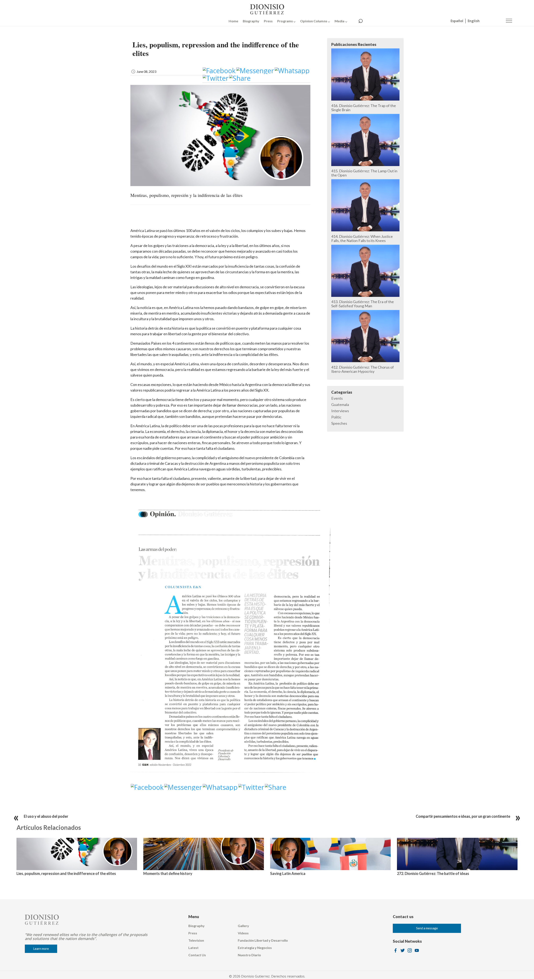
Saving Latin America (287, 873)
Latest (193, 948)
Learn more (41, 948)
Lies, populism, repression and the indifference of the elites (66, 873)
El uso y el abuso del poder (46, 816)
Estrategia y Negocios (255, 948)
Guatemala (340, 404)
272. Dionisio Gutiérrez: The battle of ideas (433, 873)
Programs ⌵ (286, 21)
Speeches (339, 423)
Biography (251, 21)
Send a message (427, 928)
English (474, 21)
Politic (336, 417)
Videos (243, 933)
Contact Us (197, 955)
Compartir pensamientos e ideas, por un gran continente (463, 816)
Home (233, 21)
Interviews (340, 410)
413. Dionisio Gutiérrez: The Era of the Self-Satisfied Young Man (362, 303)
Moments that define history (167, 873)
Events (337, 398)
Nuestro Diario (249, 955)
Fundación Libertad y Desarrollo (263, 940)
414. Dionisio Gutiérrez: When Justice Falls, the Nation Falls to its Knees (362, 238)
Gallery (243, 926)
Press (268, 21)
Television (196, 940)
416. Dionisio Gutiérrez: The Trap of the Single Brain (363, 107)
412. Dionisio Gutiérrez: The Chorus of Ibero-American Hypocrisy (362, 369)
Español (457, 21)
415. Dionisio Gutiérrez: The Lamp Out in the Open (364, 173)
